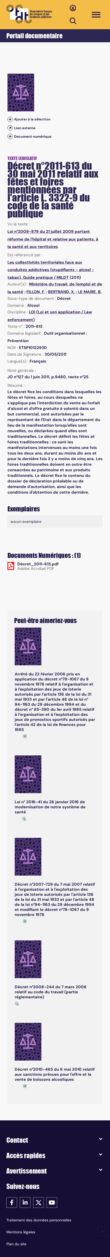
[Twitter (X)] (38, 1202)
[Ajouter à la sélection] (10, 119)
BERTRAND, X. (61, 292)
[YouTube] (51, 1202)
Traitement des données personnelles (38, 1220)
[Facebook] (11, 1202)
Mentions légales (20, 1232)
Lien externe (25, 128)
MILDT (63, 277)
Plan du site (16, 1244)
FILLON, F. (35, 292)
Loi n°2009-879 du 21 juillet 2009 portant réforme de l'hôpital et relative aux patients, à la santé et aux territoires (52, 239)
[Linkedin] (25, 1202)
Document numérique (33, 136)
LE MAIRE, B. (90, 292)
